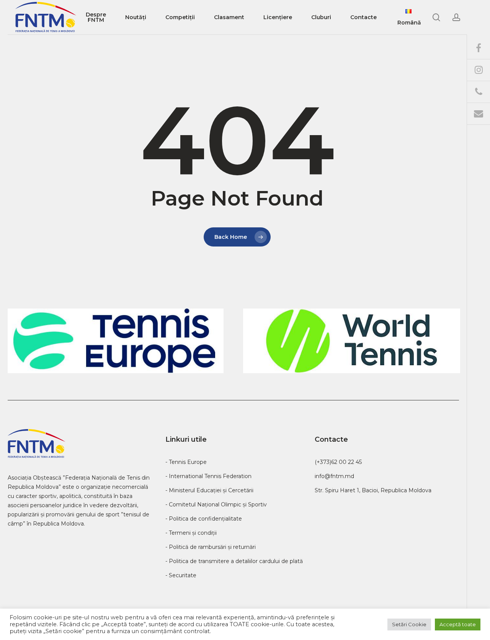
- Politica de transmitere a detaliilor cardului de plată (234, 561)
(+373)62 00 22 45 (338, 462)
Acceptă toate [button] (457, 624)
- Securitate (180, 575)
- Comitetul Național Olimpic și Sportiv (216, 504)
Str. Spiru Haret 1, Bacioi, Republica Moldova (373, 490)
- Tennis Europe (186, 462)
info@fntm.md (334, 476)
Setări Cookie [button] (409, 624)
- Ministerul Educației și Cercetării (209, 490)
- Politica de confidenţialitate (203, 518)
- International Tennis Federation (208, 476)
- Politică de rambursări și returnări (210, 547)
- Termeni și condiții (191, 532)
